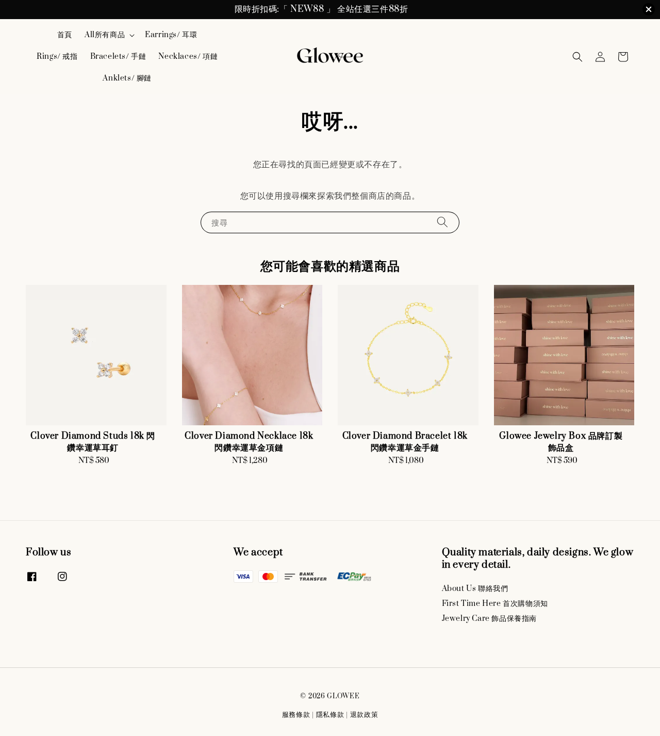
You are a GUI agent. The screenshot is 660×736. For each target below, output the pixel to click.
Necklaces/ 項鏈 (188, 56)
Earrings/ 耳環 (171, 35)
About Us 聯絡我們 (475, 589)
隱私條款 (330, 714)
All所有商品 (105, 35)
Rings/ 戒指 (57, 56)
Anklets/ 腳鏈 (127, 78)
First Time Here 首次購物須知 (495, 604)
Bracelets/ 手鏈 (118, 56)
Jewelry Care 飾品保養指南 (489, 618)
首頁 (64, 35)
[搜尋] (442, 222)
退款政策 (364, 714)
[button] (577, 56)
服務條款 (296, 714)
